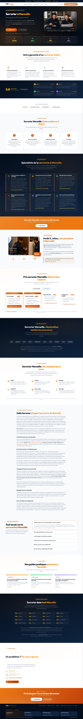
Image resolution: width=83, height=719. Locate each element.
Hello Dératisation (65, 713)
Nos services (36, 4)
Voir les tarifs (23, 29)
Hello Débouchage (47, 713)
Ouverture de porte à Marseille (16, 189)
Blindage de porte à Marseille (64, 188)
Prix (42, 4)
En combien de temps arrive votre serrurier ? (43, 532)
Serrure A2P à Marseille (39, 208)
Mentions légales (72, 717)
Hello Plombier (28, 713)
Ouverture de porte (42, 705)
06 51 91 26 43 (48, 1)
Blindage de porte (21, 490)
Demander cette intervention (15, 306)
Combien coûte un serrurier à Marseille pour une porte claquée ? (47, 522)
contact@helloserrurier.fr (14, 674)
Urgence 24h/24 (63, 705)
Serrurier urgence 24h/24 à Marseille (17, 209)
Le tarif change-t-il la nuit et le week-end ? (43, 536)
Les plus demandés (36, 288)
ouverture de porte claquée (36, 442)
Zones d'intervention (27, 4)
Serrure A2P (69, 705)
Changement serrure (51, 705)
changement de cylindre (22, 444)
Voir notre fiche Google (13, 681)
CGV (76, 717)
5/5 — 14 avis (48, 699)
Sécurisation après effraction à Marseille (66, 208)
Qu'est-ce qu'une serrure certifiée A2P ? (42, 544)
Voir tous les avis (24, 89)
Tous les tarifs (46, 288)
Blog (45, 4)
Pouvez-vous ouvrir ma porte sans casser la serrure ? (45, 540)
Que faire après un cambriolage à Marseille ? (43, 548)
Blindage (57, 705)
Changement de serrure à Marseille (41, 188)
